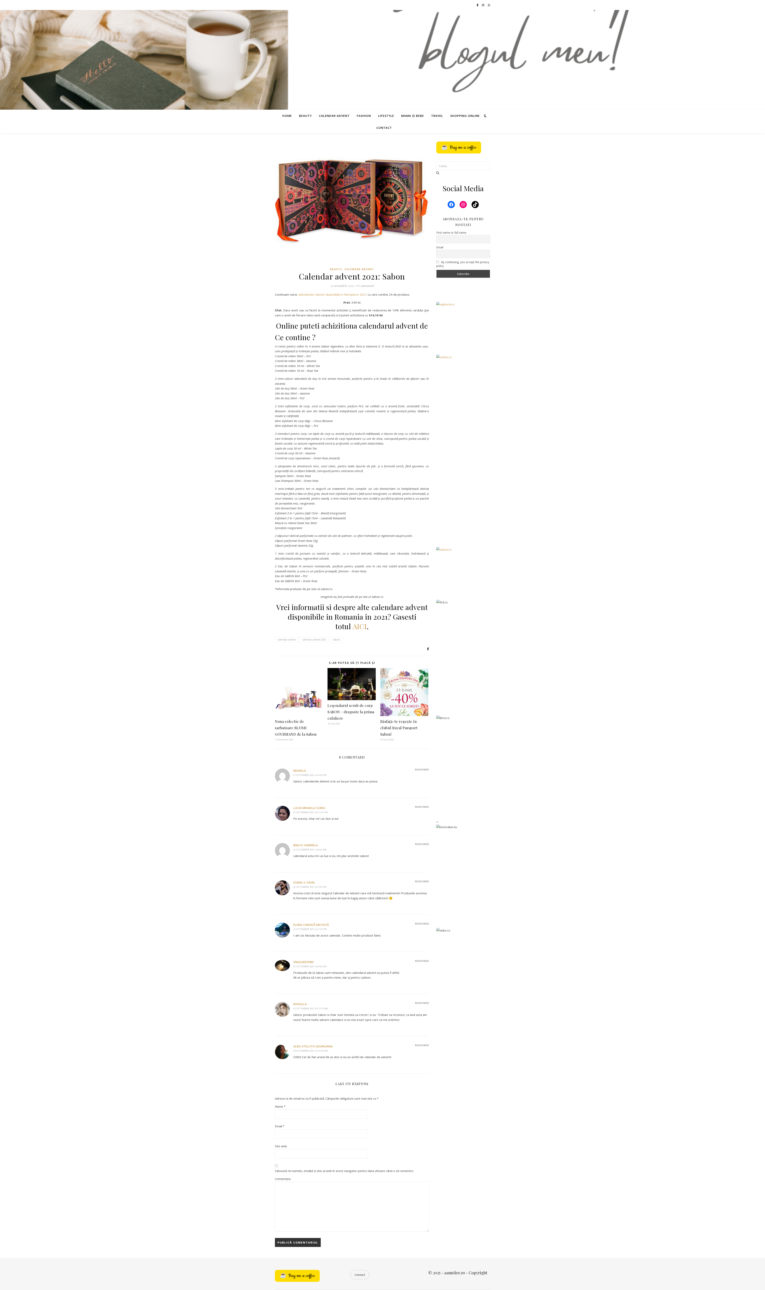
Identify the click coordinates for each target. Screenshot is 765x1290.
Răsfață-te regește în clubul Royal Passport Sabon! (399, 728)
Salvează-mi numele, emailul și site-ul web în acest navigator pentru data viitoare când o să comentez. (344, 1171)
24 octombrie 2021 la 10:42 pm (310, 1050)
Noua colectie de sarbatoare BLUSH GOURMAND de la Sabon (296, 728)
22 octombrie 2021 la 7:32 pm (310, 929)
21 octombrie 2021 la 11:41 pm (310, 812)
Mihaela (299, 770)
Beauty (305, 116)
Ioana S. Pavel (304, 882)
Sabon (336, 639)
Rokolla (300, 1004)
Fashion (364, 116)
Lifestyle (386, 116)
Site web (281, 1146)
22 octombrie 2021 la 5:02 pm (310, 886)
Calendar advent (334, 116)
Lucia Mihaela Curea (309, 808)
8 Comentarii (365, 286)
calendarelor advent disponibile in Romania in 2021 (332, 294)
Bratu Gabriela (305, 845)
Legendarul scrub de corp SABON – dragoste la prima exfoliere (351, 712)
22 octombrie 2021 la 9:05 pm (310, 966)
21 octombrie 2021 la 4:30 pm (310, 774)
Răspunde (422, 769)
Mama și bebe (412, 116)
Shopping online (465, 116)
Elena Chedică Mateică (311, 925)
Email (279, 1126)
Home (287, 116)
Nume (280, 1106)
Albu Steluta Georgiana (313, 1046)
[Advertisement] (463, 479)
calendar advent (287, 639)
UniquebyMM (303, 962)
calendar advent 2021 (314, 639)
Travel (437, 116)
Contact (384, 128)
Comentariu (283, 1179)
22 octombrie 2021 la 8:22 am (310, 849)
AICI (360, 626)
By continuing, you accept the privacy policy (462, 264)
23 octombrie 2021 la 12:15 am (310, 1008)
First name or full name (451, 232)
